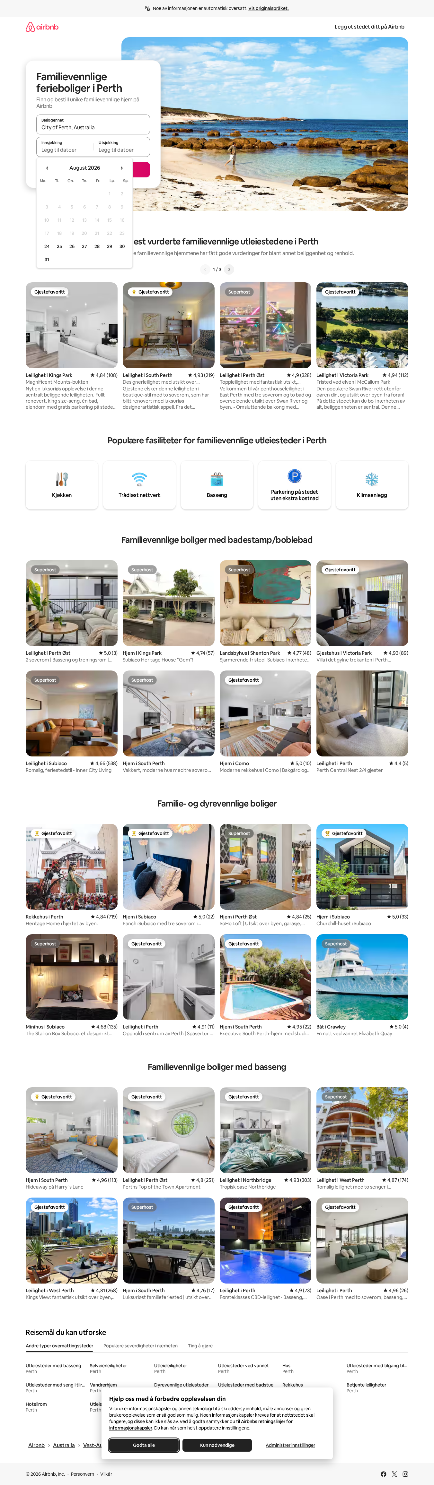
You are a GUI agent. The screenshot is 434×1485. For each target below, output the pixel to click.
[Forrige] (205, 269)
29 (109, 246)
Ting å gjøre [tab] (200, 1346)
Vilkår (106, 1474)
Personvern (82, 1474)
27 (84, 246)
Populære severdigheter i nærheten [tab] (140, 1346)
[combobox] (93, 127)
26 (72, 246)
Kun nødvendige (217, 1445)
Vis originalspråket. (268, 8)
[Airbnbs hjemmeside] (42, 27)
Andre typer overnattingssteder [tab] (59, 1346)
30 (122, 246)
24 (46, 246)
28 (97, 246)
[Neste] (229, 269)
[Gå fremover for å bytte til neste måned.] (121, 168)
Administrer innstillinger (290, 1445)
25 (59, 246)
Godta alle (144, 1445)
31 (47, 259)
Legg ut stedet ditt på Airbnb (369, 26)
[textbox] (64, 150)
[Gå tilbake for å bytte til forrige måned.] (47, 168)
